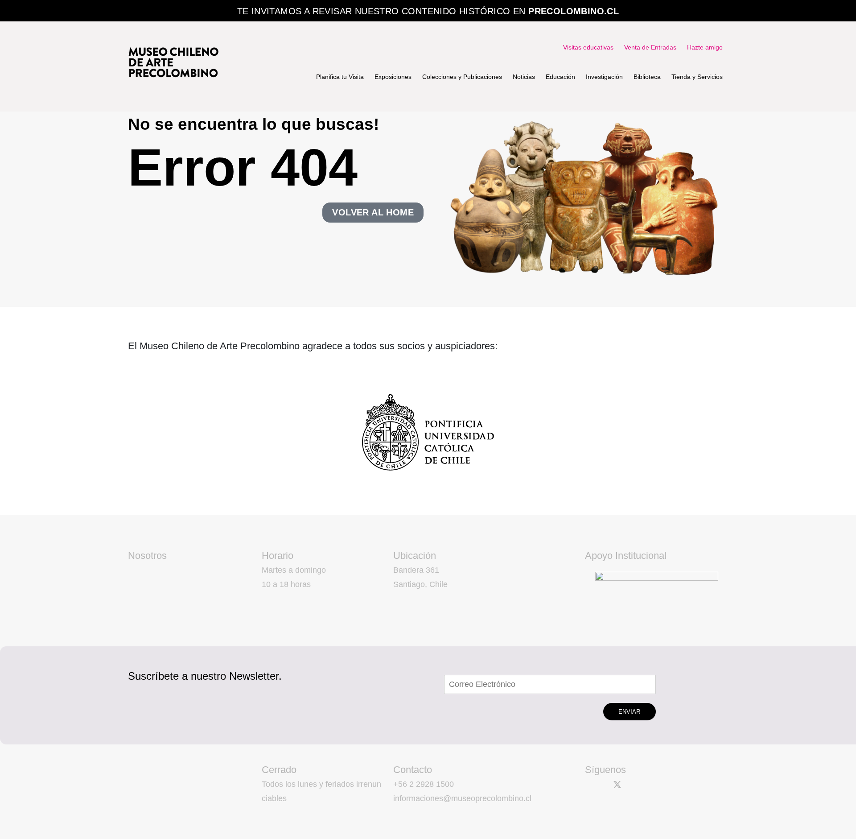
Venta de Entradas (650, 47)
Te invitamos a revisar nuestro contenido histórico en (428, 11)
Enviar (629, 711)
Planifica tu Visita (340, 76)
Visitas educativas (588, 47)
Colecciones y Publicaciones (462, 76)
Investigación (604, 76)
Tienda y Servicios (697, 76)
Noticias (524, 76)
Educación (560, 76)
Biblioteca (647, 76)
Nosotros (147, 555)
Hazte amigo (705, 47)
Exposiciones (393, 76)
